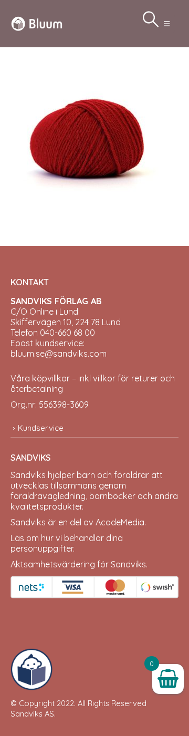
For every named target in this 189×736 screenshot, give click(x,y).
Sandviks (28, 475)
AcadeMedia (120, 522)
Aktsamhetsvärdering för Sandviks (78, 564)
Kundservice (41, 428)
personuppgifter (41, 548)
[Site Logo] (36, 23)
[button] (167, 24)
